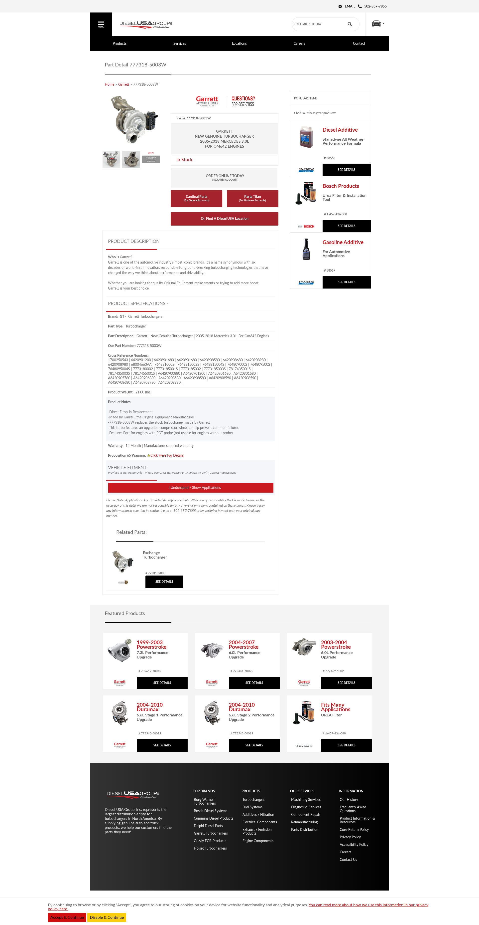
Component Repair (305, 815)
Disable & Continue (107, 918)
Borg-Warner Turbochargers (205, 801)
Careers (299, 43)
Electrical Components (259, 822)
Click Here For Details (167, 455)
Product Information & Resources (357, 820)
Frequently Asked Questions (353, 809)
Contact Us (348, 860)
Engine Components (257, 841)
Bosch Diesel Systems (210, 811)
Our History (349, 800)
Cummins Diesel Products (213, 818)
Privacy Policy (350, 837)
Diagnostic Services (306, 807)
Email (350, 6)
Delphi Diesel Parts (208, 826)
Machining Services (306, 800)
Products (119, 43)
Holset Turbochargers (210, 848)
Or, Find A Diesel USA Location (224, 219)
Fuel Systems (252, 807)
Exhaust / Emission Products (257, 831)
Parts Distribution (304, 830)
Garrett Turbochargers (211, 833)
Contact (359, 43)
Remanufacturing (304, 822)
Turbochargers (253, 800)
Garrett (123, 84)
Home (109, 84)
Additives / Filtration (258, 815)
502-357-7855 (375, 6)
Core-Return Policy (354, 830)
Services (179, 43)
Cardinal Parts (196, 198)
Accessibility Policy (354, 845)
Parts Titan (252, 198)
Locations (239, 43)
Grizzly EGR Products (210, 841)
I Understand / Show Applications (195, 488)
